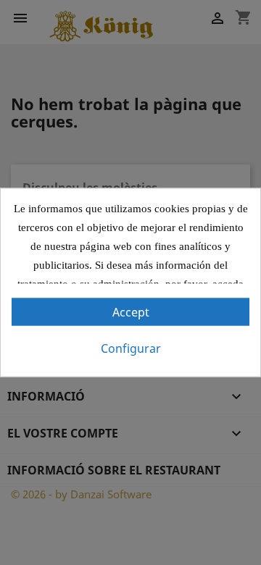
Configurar (131, 348)
